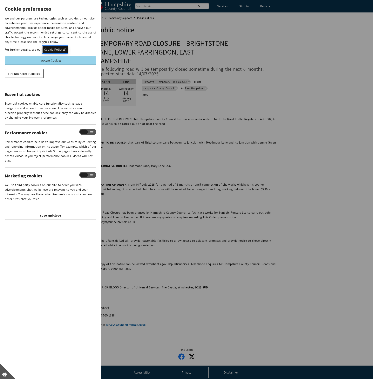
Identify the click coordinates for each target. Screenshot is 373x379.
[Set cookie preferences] (8, 371)
